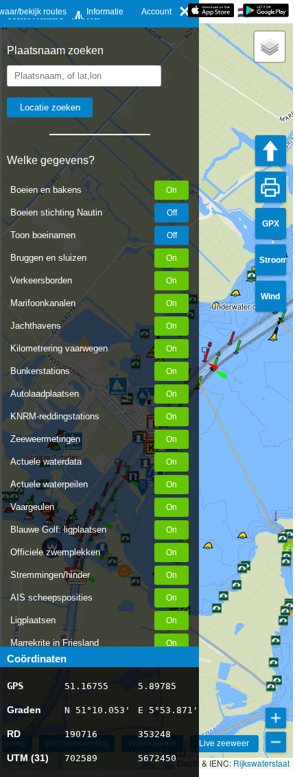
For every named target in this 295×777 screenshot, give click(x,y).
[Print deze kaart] (270, 187)
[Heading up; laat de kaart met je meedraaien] (270, 150)
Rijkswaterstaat (261, 763)
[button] (213, 370)
